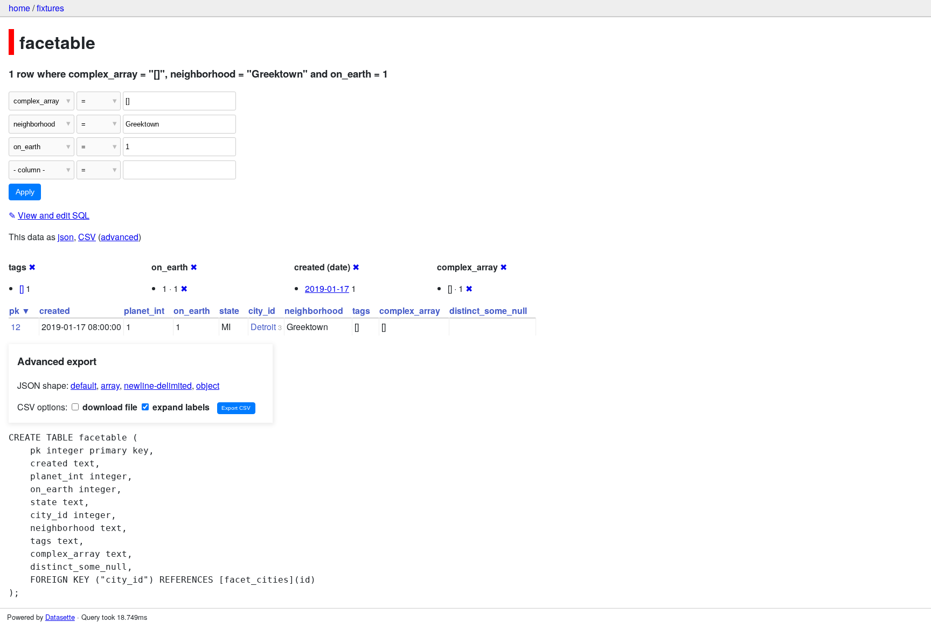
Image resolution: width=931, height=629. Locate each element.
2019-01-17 (327, 288)
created (54, 310)
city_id (261, 310)
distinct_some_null (488, 310)
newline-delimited (158, 385)
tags (361, 310)
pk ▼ (19, 310)
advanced (119, 236)
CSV (87, 236)
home (19, 8)
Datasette (60, 617)
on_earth (191, 310)
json (66, 236)
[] (21, 288)
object (207, 385)
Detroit (263, 326)
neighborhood (313, 310)
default (83, 385)
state (229, 310)
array (110, 385)
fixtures (50, 8)
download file (108, 407)
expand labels (180, 407)
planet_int (144, 310)
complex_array (409, 310)
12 (15, 326)
